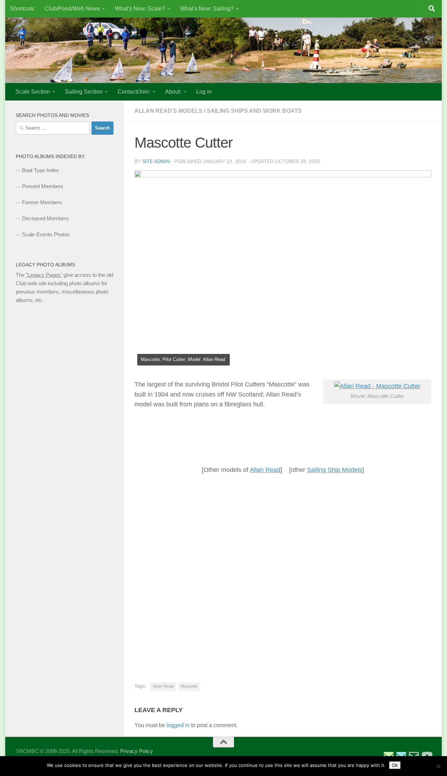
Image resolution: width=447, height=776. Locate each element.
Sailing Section (84, 92)
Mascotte (189, 686)
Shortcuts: (22, 9)
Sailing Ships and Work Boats (254, 111)
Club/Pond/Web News (72, 9)
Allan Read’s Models (168, 111)
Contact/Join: (134, 92)
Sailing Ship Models (334, 469)
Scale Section (32, 92)
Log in (204, 92)
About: (173, 92)
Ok (395, 765)
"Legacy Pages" (44, 275)
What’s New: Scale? (140, 9)
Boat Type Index (40, 170)
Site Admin (156, 161)
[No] (438, 766)
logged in (178, 725)
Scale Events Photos (46, 234)
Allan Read (265, 469)
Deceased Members (45, 218)
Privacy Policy (136, 751)
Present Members (42, 186)
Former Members (42, 202)
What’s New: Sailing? (207, 9)
